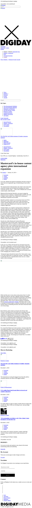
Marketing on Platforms (9, 109)
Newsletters (6, 126)
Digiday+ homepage (8, 53)
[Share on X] (4, 339)
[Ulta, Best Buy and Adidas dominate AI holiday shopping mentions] (4, 359)
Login (7, 47)
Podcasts (11, 59)
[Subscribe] (3, 46)
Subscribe (3, 47)
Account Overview (8, 55)
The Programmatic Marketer (10, 107)
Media (5, 140)
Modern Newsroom (8, 114)
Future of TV (7, 144)
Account (3, 457)
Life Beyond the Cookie (9, 110)
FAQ (5, 54)
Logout (5, 57)
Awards (18, 59)
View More (3, 353)
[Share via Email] (6, 339)
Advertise (6, 496)
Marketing (6, 141)
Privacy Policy (7, 497)
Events (14, 59)
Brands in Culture (8, 111)
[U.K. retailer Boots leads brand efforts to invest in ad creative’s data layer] (4, 386)
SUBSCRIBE (4, 158)
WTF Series (6, 124)
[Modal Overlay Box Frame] (8, 471)
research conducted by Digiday (11, 301)
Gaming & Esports (8, 113)
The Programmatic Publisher (10, 106)
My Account (3, 119)
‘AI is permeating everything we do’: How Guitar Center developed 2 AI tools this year (15, 419)
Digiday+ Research (8, 123)
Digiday (4, 172)
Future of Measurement (6, 387)
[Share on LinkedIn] (1, 339)
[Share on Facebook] (3, 339)
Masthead (6, 499)
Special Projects (7, 122)
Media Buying (7, 143)
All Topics (6, 115)
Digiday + (6, 59)
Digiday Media (7, 500)
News (2, 59)
